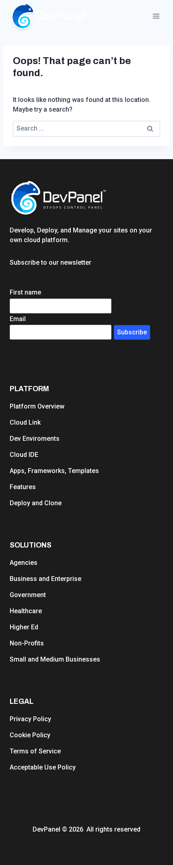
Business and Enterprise (45, 579)
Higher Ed (24, 627)
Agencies (23, 562)
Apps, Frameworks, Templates (54, 471)
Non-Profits (27, 643)
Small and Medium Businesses (55, 659)
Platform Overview (37, 406)
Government (28, 595)
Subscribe (132, 332)
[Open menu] (155, 16)
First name (25, 292)
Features (23, 487)
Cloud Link (25, 422)
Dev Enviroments (35, 438)
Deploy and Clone (36, 503)
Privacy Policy (30, 719)
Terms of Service (35, 751)
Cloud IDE (24, 454)
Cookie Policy (30, 735)
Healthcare (26, 611)
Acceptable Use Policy (43, 767)
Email (18, 319)
